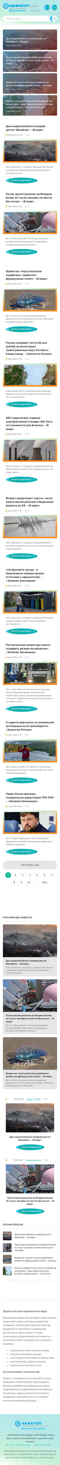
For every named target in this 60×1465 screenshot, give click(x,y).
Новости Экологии (24, 8)
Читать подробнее (21, 180)
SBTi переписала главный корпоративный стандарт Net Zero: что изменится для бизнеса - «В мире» (29, 423)
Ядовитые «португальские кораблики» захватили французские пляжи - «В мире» (29, 84)
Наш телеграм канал (20, 1444)
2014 (44, 882)
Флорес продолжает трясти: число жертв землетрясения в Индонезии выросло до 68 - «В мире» (29, 501)
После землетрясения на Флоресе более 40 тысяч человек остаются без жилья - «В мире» (29, 60)
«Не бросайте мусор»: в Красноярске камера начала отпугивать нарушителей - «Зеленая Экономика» (25, 575)
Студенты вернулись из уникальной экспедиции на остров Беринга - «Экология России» (30, 726)
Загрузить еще (30, 865)
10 (29, 882)
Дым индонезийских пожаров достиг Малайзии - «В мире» (26, 40)
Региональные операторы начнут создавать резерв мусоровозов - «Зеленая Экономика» (28, 648)
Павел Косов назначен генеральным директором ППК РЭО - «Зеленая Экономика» (30, 797)
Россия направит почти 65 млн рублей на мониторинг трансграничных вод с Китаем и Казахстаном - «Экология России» (29, 104)
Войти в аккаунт (47, 7)
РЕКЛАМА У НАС (43, 1444)
